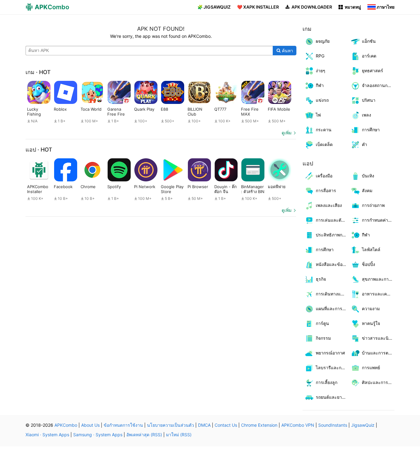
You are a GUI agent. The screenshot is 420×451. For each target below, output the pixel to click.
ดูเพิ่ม (286, 132)
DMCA (204, 425)
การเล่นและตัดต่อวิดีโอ (332, 220)
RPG (320, 55)
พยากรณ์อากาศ (330, 352)
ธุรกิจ (321, 279)
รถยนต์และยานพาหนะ (332, 397)
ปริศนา (368, 100)
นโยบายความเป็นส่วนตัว (170, 425)
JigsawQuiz (362, 425)
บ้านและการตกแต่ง (378, 352)
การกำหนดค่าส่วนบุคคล (378, 220)
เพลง (366, 114)
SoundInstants (332, 425)
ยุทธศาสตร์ (372, 70)
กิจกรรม (323, 338)
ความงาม (371, 308)
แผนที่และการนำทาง (332, 308)
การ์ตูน (322, 323)
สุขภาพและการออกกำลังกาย (378, 279)
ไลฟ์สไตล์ (371, 249)
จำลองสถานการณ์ (378, 85)
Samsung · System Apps (97, 434)
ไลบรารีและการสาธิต (332, 367)
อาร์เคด (369, 55)
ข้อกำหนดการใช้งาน (123, 425)
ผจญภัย (323, 41)
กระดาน (323, 129)
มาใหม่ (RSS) (179, 434)
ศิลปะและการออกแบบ (378, 382)
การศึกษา (371, 129)
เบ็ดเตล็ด (324, 144)
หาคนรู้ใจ (371, 323)
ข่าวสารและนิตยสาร (378, 338)
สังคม (367, 190)
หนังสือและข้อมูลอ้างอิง (332, 264)
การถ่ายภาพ (373, 205)
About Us (90, 425)
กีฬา (320, 85)
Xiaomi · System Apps (47, 434)
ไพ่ (318, 114)
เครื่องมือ (324, 175)
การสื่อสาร (326, 190)
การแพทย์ (371, 367)
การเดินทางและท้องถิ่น (332, 293)
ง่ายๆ (320, 70)
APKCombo (65, 425)
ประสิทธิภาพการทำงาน (332, 234)
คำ (364, 144)
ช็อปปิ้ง (368, 264)
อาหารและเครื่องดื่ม (378, 293)
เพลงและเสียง (329, 205)
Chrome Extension (259, 425)
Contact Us (226, 425)
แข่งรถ (322, 100)
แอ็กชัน (369, 41)
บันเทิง (368, 175)
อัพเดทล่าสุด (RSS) (144, 434)
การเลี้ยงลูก (326, 382)
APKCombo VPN (297, 425)
